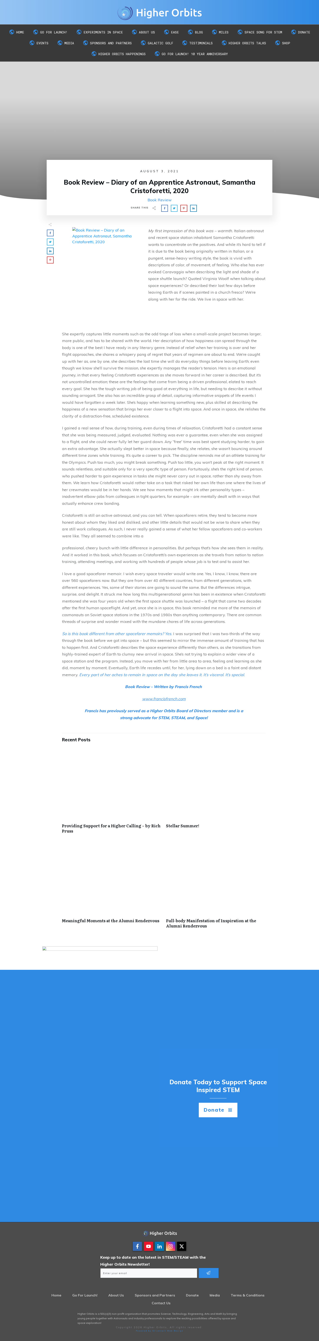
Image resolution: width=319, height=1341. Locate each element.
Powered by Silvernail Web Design (159, 1331)
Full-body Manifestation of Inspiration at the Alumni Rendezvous (216, 887)
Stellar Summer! (216, 792)
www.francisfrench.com (164, 698)
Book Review (160, 199)
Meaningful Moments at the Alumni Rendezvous (112, 887)
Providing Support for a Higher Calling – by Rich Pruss (112, 792)
